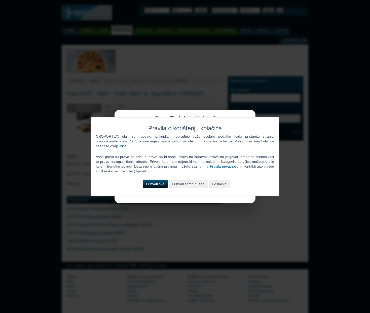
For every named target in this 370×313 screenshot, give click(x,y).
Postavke (219, 184)
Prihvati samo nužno (188, 184)
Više (123, 146)
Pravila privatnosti (224, 166)
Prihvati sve (155, 184)
